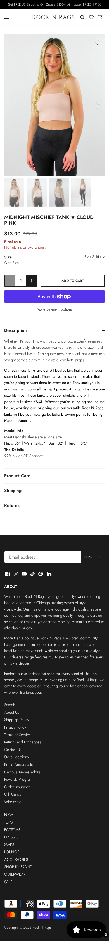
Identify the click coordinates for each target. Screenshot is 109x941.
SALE (8, 882)
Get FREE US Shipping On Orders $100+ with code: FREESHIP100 (54, 4)
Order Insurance (17, 787)
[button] (97, 43)
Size (8, 257)
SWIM (9, 844)
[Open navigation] (6, 17)
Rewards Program (18, 779)
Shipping (13, 490)
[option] (54, 105)
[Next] (98, 105)
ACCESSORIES (16, 859)
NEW (8, 814)
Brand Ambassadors (20, 764)
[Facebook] (7, 574)
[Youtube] (24, 574)
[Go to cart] (100, 17)
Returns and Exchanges (22, 742)
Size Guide (93, 257)
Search (9, 705)
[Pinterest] (40, 574)
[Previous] (11, 105)
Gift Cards (12, 794)
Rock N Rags (41, 927)
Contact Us (13, 749)
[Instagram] (16, 574)
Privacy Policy (15, 727)
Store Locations (16, 757)
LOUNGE (11, 852)
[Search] (82, 17)
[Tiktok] (32, 574)
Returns (12, 505)
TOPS (8, 822)
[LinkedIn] (49, 574)
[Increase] (31, 281)
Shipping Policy (16, 719)
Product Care (17, 476)
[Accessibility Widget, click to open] (106, 935)
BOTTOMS (12, 830)
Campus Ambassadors (22, 772)
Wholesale (12, 801)
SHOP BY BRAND (18, 867)
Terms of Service (17, 734)
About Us (11, 712)
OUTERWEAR (14, 874)
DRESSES (11, 837)
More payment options (55, 309)
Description (15, 330)
